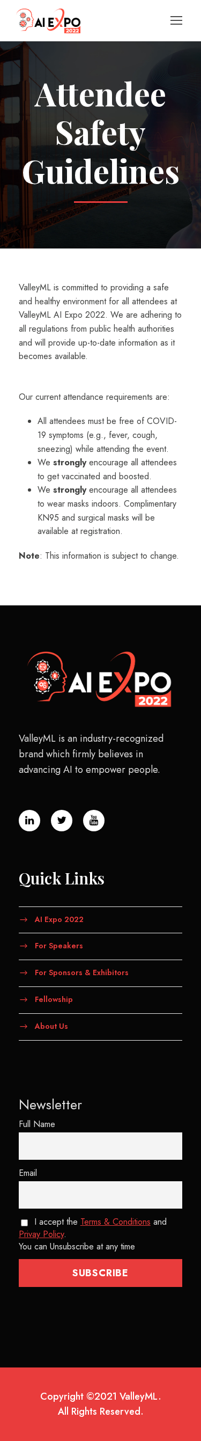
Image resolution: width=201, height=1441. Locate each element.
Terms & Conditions (115, 1222)
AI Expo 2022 (59, 918)
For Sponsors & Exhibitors (82, 972)
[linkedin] (29, 820)
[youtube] (94, 820)
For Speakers (59, 945)
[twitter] (61, 820)
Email (28, 1173)
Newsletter (50, 1104)
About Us (51, 1025)
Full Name (37, 1124)
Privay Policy (41, 1234)
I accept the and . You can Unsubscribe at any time (93, 1234)
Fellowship (54, 999)
